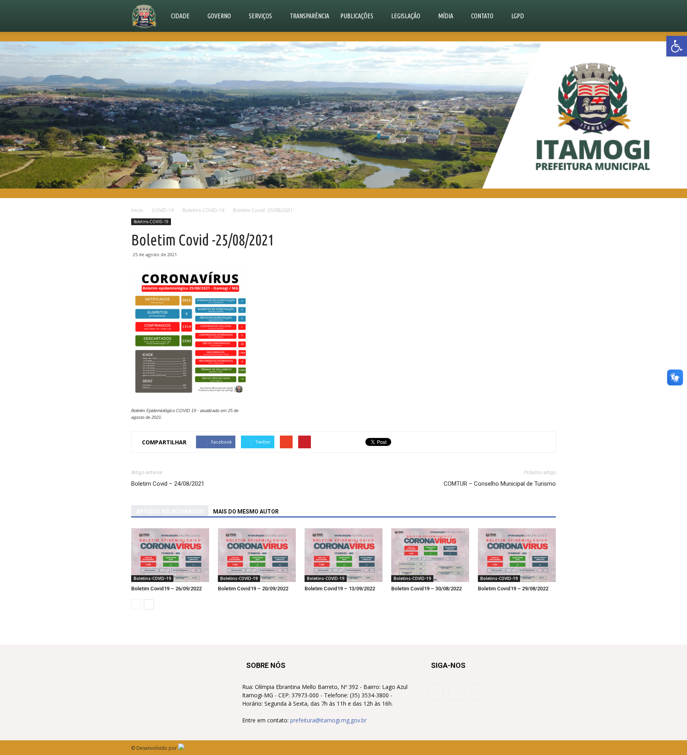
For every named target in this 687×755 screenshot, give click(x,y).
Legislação (405, 15)
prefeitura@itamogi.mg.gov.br (328, 720)
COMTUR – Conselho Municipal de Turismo (500, 483)
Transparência (309, 15)
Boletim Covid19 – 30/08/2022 (426, 589)
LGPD (517, 15)
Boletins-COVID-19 (151, 221)
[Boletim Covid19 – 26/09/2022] (170, 555)
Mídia (445, 15)
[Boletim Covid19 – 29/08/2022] (517, 555)
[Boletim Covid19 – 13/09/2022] (343, 555)
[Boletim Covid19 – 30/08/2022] (430, 555)
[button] (676, 46)
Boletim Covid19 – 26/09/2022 (166, 589)
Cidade (180, 15)
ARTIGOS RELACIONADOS (170, 511)
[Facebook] (435, 693)
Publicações (356, 15)
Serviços (260, 15)
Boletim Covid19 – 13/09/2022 (340, 589)
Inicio (137, 210)
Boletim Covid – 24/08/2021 (167, 483)
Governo (219, 15)
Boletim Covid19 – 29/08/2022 (513, 589)
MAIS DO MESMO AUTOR (246, 511)
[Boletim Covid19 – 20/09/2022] (257, 555)
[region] (343, 115)
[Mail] (478, 693)
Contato (482, 15)
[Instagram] (456, 693)
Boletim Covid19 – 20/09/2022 (253, 589)
